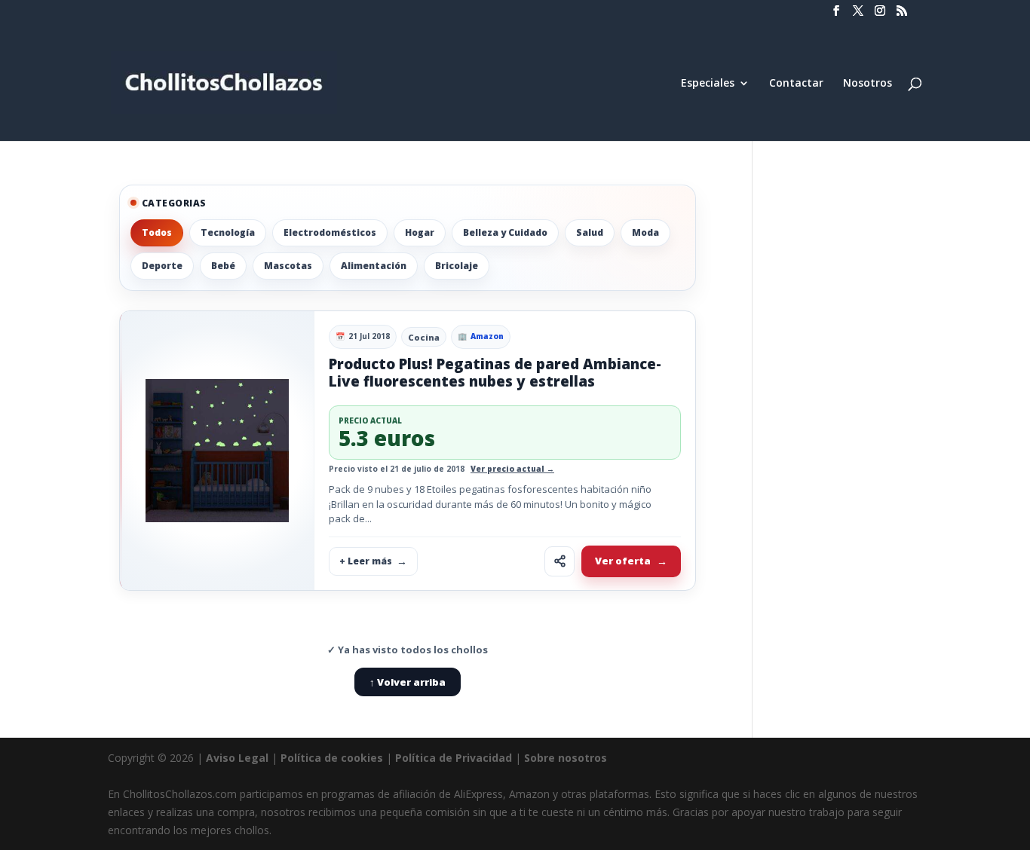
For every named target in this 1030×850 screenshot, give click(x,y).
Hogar (419, 232)
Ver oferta (623, 560)
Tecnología (228, 232)
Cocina (424, 337)
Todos (157, 232)
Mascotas (288, 265)
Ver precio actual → (512, 468)
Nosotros (867, 84)
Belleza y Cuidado (505, 232)
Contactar (796, 84)
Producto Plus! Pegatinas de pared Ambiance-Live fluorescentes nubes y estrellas (495, 372)
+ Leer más (365, 561)
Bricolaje (456, 265)
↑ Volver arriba (407, 682)
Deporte (162, 265)
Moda (645, 232)
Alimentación (373, 265)
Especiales (707, 84)
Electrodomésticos (330, 232)
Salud (589, 232)
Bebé (223, 265)
